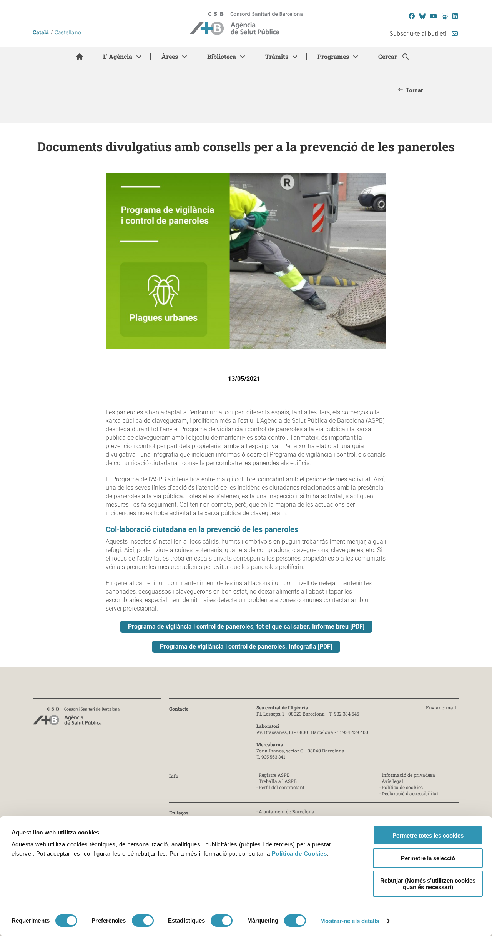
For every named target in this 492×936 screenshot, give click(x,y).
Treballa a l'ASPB (278, 781)
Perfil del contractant (281, 787)
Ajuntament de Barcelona (286, 811)
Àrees (169, 56)
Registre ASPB (274, 775)
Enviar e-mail (441, 707)
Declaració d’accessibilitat (410, 793)
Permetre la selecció (428, 858)
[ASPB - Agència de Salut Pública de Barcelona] (76, 718)
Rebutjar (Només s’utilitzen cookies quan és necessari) (427, 883)
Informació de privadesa (408, 775)
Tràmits (276, 56)
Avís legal (392, 781)
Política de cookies (402, 787)
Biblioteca (221, 56)
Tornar (414, 90)
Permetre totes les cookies (428, 835)
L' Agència (117, 56)
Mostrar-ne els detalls (349, 921)
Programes (333, 56)
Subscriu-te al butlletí (418, 33)
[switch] (143, 920)
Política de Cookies (299, 853)
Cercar (388, 56)
